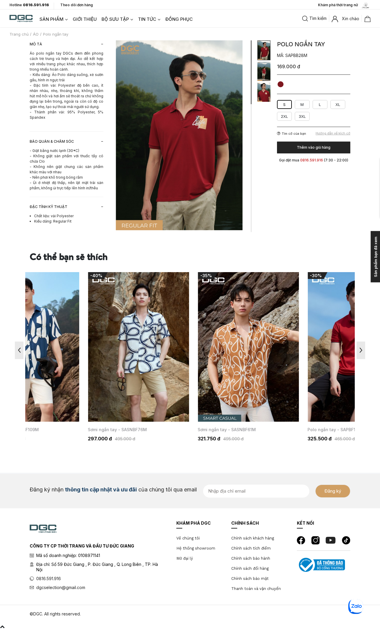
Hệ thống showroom (195, 548)
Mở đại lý (184, 558)
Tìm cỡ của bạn (294, 133)
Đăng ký (332, 491)
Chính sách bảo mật (250, 578)
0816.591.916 (48, 578)
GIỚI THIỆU (85, 19)
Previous (19, 350)
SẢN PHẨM (51, 19)
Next (361, 350)
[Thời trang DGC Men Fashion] (21, 18)
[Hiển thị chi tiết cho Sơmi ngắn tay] (80, 347)
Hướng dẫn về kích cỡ (333, 133)
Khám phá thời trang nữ (339, 5)
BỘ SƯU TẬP (115, 19)
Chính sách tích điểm (251, 548)
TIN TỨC (147, 19)
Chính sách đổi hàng (250, 568)
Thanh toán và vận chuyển (256, 588)
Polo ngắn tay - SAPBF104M (277, 429)
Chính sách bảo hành (250, 558)
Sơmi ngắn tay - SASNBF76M (58, 429)
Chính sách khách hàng (252, 538)
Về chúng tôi (188, 538)
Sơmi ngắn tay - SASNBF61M (168, 429)
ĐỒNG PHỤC (179, 19)
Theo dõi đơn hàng (76, 5)
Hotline (29, 5)
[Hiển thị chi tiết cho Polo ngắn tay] (299, 347)
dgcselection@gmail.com (60, 587)
